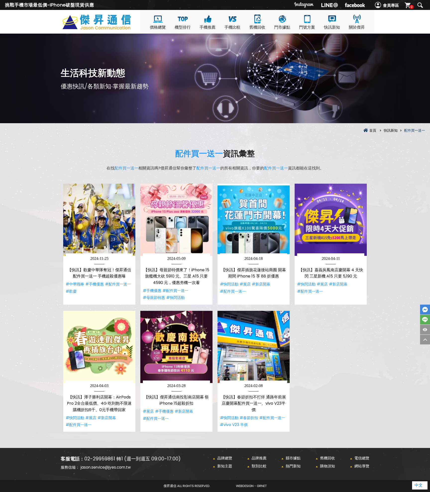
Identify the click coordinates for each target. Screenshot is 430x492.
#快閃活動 (175, 297)
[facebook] (355, 5)
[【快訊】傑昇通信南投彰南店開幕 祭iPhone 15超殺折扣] (176, 347)
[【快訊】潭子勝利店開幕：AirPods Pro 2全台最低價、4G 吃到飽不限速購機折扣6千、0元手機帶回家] (99, 347)
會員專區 (391, 5)
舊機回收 (257, 27)
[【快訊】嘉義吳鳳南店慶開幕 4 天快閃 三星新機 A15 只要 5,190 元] (331, 220)
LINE (425, 319)
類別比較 (259, 466)
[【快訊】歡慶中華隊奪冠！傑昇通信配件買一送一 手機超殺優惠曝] (99, 220)
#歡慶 (71, 291)
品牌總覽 (224, 458)
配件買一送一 (199, 153)
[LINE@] (329, 5)
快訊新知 (332, 27)
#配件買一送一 (118, 284)
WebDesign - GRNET (251, 486)
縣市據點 (293, 458)
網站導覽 (361, 466)
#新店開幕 (261, 284)
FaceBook (425, 309)
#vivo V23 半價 (234, 424)
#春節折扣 (249, 417)
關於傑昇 (357, 27)
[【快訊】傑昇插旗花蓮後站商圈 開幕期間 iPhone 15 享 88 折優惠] (253, 220)
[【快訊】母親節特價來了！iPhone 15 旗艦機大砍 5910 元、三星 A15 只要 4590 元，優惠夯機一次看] (176, 220)
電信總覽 (361, 458)
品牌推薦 (259, 458)
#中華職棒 (75, 284)
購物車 (412, 7)
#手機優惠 (94, 284)
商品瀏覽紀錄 (425, 329)
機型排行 (183, 27)
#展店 (245, 284)
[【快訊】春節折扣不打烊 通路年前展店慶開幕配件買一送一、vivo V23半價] (253, 347)
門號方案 (307, 27)
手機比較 (232, 27)
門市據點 (282, 27)
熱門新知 (293, 466)
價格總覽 (158, 27)
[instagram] (304, 5)
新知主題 (224, 466)
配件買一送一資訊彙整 (105, 28)
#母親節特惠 (154, 297)
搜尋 (420, 5)
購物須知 (327, 466)
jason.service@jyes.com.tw (106, 467)
